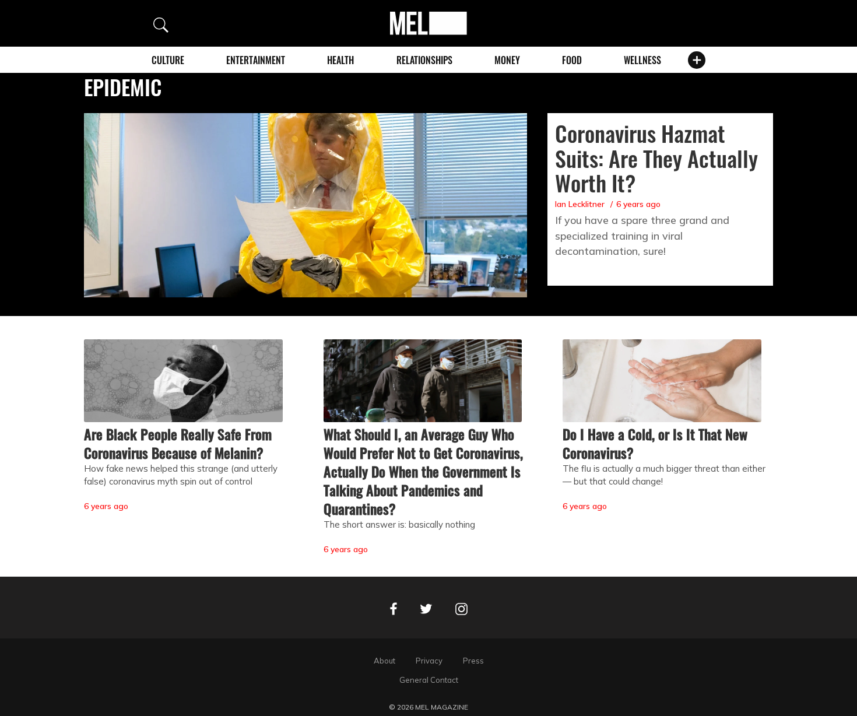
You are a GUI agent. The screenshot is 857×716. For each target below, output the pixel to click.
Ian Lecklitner (580, 204)
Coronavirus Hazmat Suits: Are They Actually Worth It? (656, 158)
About (384, 660)
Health (340, 60)
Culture (168, 60)
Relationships (424, 60)
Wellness (642, 60)
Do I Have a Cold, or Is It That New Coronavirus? (655, 443)
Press (473, 660)
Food (572, 60)
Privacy (429, 660)
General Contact (428, 680)
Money (507, 60)
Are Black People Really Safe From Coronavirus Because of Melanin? (178, 443)
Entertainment (255, 60)
